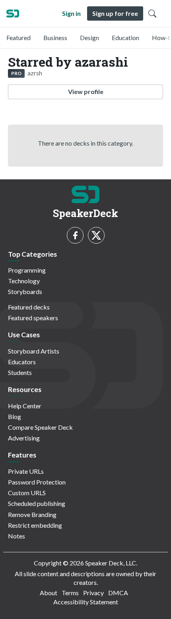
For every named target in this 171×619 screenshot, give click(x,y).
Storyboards (25, 291)
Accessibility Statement (85, 602)
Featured (18, 37)
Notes (16, 536)
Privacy (93, 592)
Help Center (24, 405)
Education (125, 37)
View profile (85, 91)
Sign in (71, 13)
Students (20, 372)
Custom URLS (27, 492)
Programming (27, 270)
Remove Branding (32, 514)
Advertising (24, 438)
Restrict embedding (35, 525)
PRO (16, 73)
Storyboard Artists (33, 351)
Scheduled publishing (36, 503)
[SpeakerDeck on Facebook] (75, 235)
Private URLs (26, 471)
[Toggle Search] (152, 13)
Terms (70, 592)
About (48, 592)
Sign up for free (115, 13)
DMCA (118, 592)
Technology (24, 281)
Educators (22, 361)
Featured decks (29, 307)
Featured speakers (33, 317)
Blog (14, 416)
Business (55, 37)
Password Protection (37, 482)
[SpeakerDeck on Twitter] (96, 235)
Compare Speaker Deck (40, 427)
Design (89, 37)
